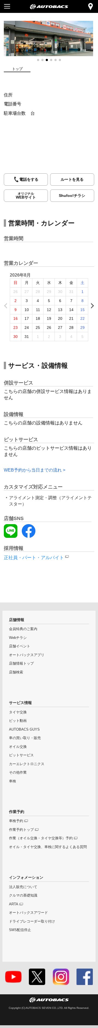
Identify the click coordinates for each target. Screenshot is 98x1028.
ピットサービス (21, 755)
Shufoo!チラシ (72, 195)
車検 (12, 781)
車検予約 (16, 821)
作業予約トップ (21, 830)
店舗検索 (16, 672)
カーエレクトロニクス (26, 764)
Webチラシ (18, 638)
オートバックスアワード (28, 913)
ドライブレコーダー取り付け (32, 921)
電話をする (28, 179)
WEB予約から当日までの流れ (33, 469)
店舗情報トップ (21, 663)
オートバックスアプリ (26, 655)
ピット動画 (18, 721)
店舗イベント (19, 646)
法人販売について (23, 887)
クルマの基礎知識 (23, 895)
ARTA (13, 904)
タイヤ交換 (18, 712)
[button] (38, 60)
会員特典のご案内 (23, 629)
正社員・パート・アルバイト (34, 557)
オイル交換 (18, 747)
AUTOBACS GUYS (24, 729)
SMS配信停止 (20, 930)
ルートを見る (72, 179)
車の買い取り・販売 (25, 738)
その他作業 (18, 772)
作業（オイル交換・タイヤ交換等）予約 (41, 838)
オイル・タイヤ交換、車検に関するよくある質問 (48, 847)
